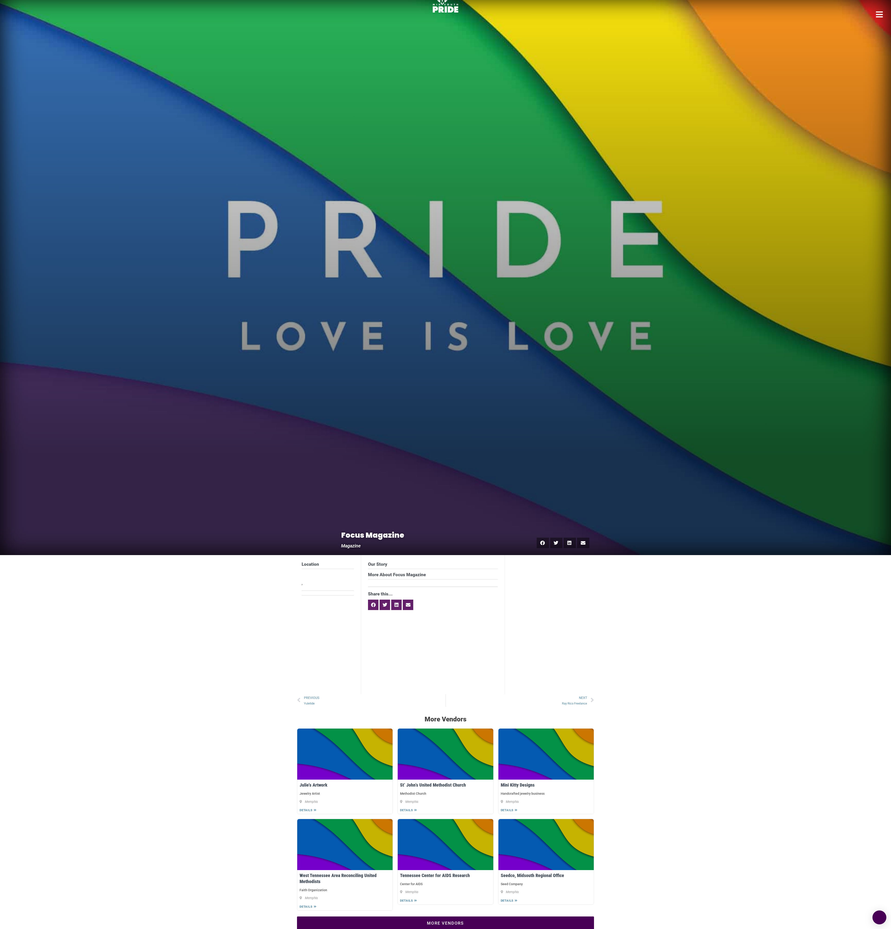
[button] (543, 543)
